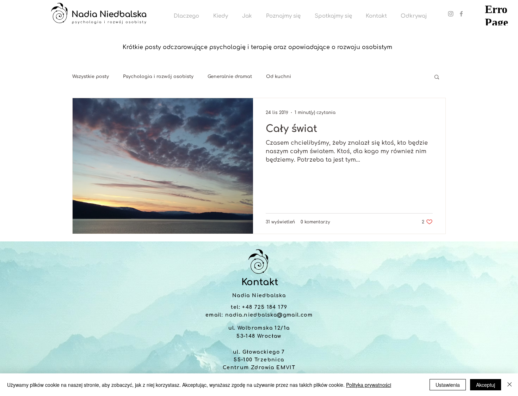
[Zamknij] (509, 384)
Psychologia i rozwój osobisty (158, 76)
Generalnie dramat (230, 76)
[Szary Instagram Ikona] (450, 13)
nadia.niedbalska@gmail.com (269, 315)
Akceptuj (485, 384)
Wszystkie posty (90, 76)
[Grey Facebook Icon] (461, 13)
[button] (436, 77)
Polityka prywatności (368, 384)
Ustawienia (448, 384)
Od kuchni (278, 76)
